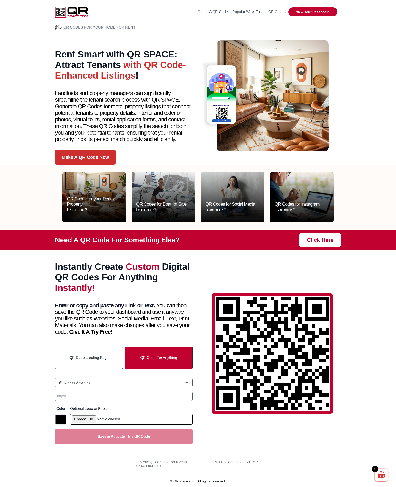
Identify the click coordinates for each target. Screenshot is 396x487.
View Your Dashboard (313, 12)
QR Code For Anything (158, 358)
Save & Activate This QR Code (124, 436)
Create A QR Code (213, 12)
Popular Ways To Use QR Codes (259, 12)
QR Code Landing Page (89, 358)
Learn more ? (77, 210)
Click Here (320, 240)
